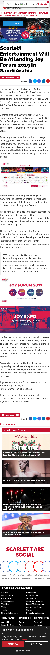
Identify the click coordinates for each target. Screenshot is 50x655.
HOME (2, 13)
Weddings (5, 604)
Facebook (38, 622)
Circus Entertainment (35, 613)
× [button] (47, 628)
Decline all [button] (36, 644)
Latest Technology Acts (36, 604)
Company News (8, 424)
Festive (4, 592)
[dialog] (25, 640)
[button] (30, 81)
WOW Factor (7, 595)
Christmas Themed (34, 601)
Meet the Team (8, 625)
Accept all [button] (13, 644)
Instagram (38, 625)
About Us (5, 622)
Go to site (42, 4)
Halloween (31, 592)
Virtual (4, 607)
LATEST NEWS (12, 13)
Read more (24, 639)
